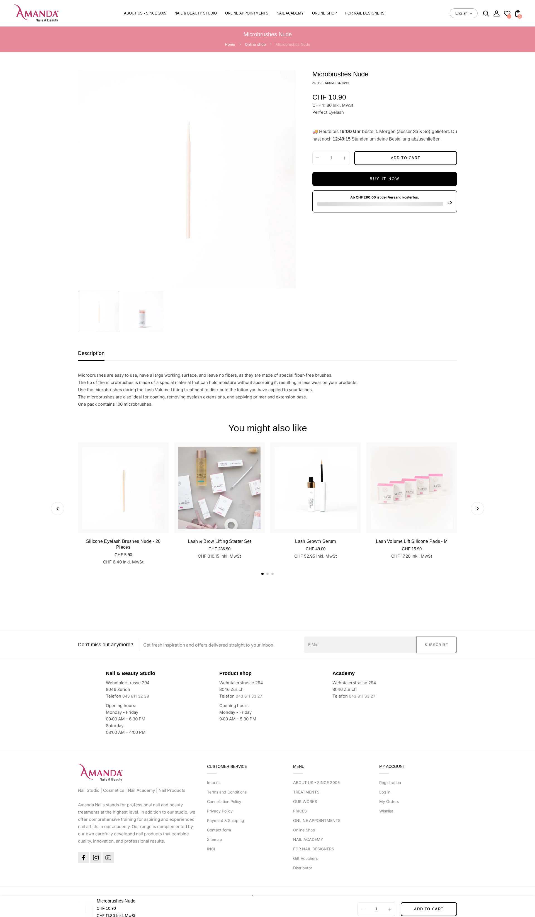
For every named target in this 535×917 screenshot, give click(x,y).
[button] (262, 574)
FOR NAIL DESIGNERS (313, 848)
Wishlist (386, 811)
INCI (211, 848)
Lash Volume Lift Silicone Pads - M (412, 541)
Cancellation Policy (224, 801)
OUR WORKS (305, 801)
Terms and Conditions (227, 792)
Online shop (255, 44)
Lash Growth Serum (315, 541)
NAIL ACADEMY (308, 839)
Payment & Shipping (225, 820)
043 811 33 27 (249, 696)
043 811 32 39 (135, 696)
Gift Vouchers (305, 858)
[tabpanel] (100, 311)
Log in (384, 792)
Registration (390, 782)
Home (230, 44)
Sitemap (214, 839)
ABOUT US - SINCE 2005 (316, 782)
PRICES (300, 811)
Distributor (302, 867)
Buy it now (384, 179)
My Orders (389, 801)
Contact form (219, 830)
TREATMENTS (306, 792)
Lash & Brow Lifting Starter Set (219, 541)
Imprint (213, 782)
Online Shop (304, 830)
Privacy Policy (220, 811)
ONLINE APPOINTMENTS (317, 820)
